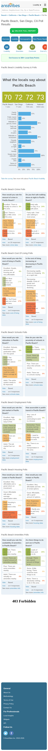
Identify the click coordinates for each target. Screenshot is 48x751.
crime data (14, 245)
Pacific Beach (34, 15)
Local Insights (8, 716)
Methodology (8, 696)
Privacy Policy (8, 704)
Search (4, 15)
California (12, 15)
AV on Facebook (11, 733)
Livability (36, 5)
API (4, 723)
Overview (5, 39)
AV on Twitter (5, 733)
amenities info (15, 588)
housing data (15, 527)
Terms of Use (8, 700)
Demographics (25, 39)
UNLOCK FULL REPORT (25, 31)
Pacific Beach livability (37, 178)
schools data (14, 394)
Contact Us (7, 708)
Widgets (6, 719)
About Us (6, 692)
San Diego (23, 15)
